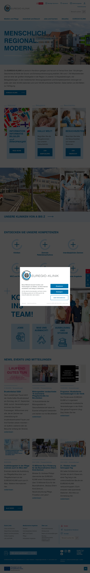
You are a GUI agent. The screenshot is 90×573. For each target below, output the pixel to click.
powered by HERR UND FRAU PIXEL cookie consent (57, 303)
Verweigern (59, 292)
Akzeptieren (59, 286)
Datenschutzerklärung (31, 303)
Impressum (24, 303)
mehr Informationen (59, 297)
